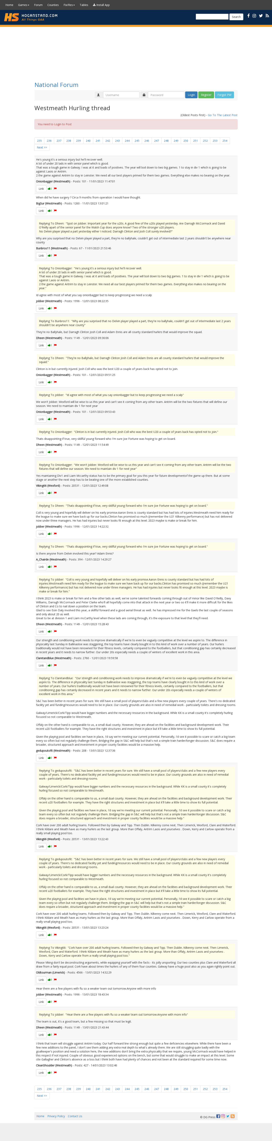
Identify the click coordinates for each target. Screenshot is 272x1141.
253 (215, 141)
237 (59, 141)
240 (88, 141)
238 (68, 141)
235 (39, 141)
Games (22, 5)
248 (166, 141)
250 (185, 141)
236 (49, 141)
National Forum (56, 85)
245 (137, 141)
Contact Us (75, 1116)
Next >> (42, 147)
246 (146, 141)
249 (176, 141)
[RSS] (267, 15)
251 (195, 141)
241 (98, 141)
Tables (84, 5)
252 (205, 141)
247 (156, 141)
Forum (38, 5)
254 (224, 141)
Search (236, 17)
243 (117, 141)
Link (41, 189)
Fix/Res (68, 5)
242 (107, 141)
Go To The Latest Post (223, 115)
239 (78, 141)
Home (9, 5)
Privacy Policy (56, 1116)
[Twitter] (228, 1116)
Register (206, 95)
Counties (53, 5)
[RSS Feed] (233, 1116)
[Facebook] (218, 1116)
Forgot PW (224, 95)
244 (127, 141)
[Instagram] (223, 1116)
